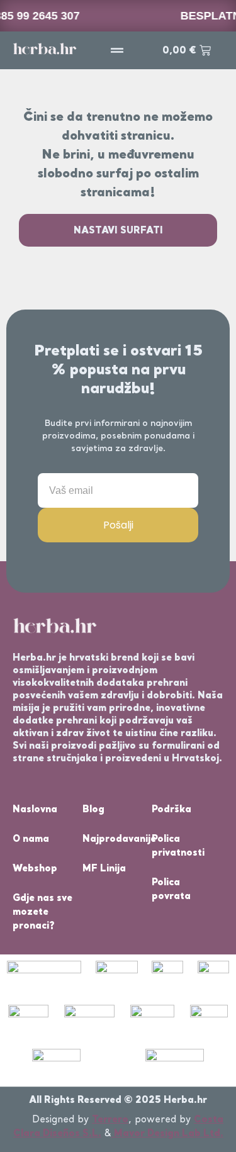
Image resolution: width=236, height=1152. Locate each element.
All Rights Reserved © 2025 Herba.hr (118, 1099)
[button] (117, 50)
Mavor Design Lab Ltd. (167, 1133)
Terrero (110, 1119)
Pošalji (118, 525)
